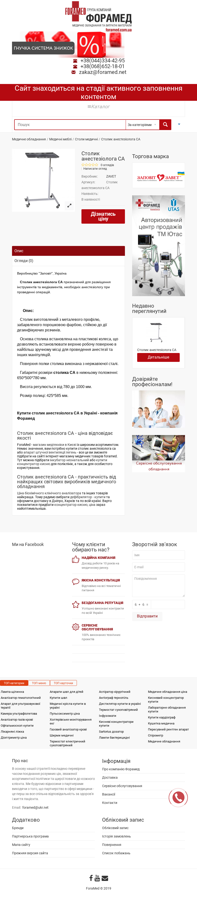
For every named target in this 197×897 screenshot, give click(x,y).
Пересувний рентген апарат (168, 729)
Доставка (110, 777)
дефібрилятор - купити (87, 497)
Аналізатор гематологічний (21, 698)
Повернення (111, 845)
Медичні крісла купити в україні (68, 705)
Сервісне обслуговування (122, 786)
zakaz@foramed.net (102, 72)
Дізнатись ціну (103, 216)
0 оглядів (107, 165)
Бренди (18, 828)
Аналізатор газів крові (17, 719)
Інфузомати (107, 716)
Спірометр (155, 735)
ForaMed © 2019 (98, 888)
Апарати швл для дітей (66, 692)
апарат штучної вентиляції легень (50, 452)
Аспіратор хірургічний (114, 692)
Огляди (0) (23, 260)
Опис (18, 251)
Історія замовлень (116, 836)
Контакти (109, 803)
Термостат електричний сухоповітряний (67, 743)
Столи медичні (86, 139)
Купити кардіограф (161, 717)
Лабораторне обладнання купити (167, 709)
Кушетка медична (161, 723)
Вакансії (108, 794)
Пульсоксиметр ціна (65, 713)
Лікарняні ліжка (12, 731)
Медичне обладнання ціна (167, 692)
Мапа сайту (21, 845)
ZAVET (111, 176)
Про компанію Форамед (121, 769)
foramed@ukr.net (35, 807)
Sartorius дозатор (111, 731)
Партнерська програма (30, 836)
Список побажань (116, 853)
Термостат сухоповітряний (118, 710)
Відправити (147, 616)
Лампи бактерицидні (114, 737)
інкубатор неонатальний (69, 460)
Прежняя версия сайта (30, 853)
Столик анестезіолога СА (156, 350)
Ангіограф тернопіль (113, 698)
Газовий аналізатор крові (68, 729)
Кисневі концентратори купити (116, 723)
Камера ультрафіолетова (19, 713)
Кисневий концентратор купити (166, 699)
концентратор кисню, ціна (74, 505)
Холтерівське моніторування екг (71, 721)
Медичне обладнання (29, 139)
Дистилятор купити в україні (120, 704)
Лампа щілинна (12, 692)
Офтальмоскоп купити (17, 725)
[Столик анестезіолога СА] (69, 205)
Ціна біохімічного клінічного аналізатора (49, 493)
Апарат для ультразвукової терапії (20, 705)
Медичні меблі (60, 139)
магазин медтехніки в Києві (54, 445)
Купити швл (58, 698)
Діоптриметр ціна (14, 737)
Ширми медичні (62, 735)
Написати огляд (95, 168)
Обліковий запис (115, 828)
